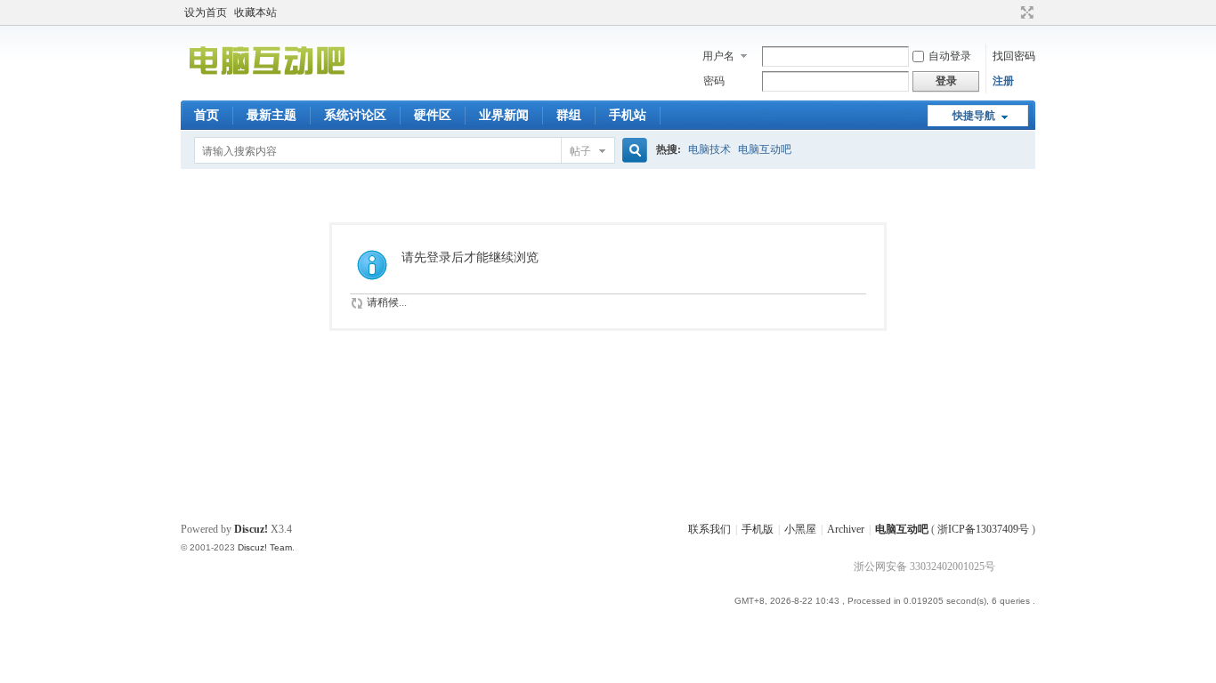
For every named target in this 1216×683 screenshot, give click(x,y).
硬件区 (432, 115)
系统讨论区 (355, 115)
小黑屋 (800, 529)
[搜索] (632, 151)
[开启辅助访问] (1010, 12)
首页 (206, 115)
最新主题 (271, 115)
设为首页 (205, 12)
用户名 (718, 56)
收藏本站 (255, 12)
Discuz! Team (265, 547)
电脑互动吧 (764, 149)
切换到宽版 (1025, 12)
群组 (568, 115)
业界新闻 (504, 115)
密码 (714, 81)
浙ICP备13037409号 (983, 529)
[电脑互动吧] (267, 90)
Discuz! (251, 529)
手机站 (627, 115)
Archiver (845, 529)
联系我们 (709, 529)
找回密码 (1014, 56)
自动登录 (949, 56)
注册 (1003, 81)
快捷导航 (974, 115)
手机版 (758, 529)
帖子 (580, 151)
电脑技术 (709, 149)
